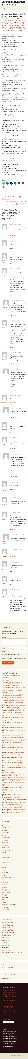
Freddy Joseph (5, 845)
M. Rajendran (4, 884)
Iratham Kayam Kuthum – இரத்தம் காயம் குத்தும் (14, 710)
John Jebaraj (5, 859)
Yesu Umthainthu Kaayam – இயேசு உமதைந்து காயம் (14, 811)
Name (4, 648)
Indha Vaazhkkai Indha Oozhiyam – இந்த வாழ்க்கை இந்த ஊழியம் (9, 996)
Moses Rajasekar (5, 872)
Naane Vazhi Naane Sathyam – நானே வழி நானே (13, 752)
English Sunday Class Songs (8, 932)
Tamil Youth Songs (6, 937)
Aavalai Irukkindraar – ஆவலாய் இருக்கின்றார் (16, 202)
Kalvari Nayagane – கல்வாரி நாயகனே (11, 735)
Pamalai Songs (8, 27)
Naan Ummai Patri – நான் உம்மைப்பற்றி (11, 754)
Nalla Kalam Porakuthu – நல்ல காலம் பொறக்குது (13, 755)
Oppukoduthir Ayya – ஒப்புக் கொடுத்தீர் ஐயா (13, 762)
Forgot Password (6, 978)
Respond (13, 235)
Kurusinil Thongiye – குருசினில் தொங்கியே (12, 742)
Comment (5, 637)
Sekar (3, 899)
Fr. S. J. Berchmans (6, 829)
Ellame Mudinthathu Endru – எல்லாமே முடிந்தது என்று (14, 694)
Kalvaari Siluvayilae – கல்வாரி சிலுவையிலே (12, 722)
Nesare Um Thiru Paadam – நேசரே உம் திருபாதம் (13, 760)
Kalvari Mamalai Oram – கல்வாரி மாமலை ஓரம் (13, 734)
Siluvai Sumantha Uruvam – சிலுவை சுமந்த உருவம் (14, 779)
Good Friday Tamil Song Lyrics (8, 22)
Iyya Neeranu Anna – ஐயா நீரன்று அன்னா (12, 712)
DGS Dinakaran (5, 840)
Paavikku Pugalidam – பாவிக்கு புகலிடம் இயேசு (13, 764)
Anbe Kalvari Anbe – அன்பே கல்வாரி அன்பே (12, 682)
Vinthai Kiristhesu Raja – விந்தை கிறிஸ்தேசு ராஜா (14, 802)
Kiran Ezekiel (4, 865)
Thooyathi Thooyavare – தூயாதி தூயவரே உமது (13, 785)
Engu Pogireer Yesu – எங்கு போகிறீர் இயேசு (12, 695)
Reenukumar (4, 889)
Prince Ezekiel (5, 882)
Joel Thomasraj (5, 857)
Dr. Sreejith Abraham (6, 901)
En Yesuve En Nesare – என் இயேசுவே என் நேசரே (14, 705)
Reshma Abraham (6, 892)
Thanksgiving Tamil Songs (7, 922)
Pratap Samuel (5, 880)
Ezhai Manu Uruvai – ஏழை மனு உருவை (11, 707)
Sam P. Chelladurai (6, 895)
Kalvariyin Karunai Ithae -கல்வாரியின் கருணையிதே (14, 739)
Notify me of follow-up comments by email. (14, 658)
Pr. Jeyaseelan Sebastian (7, 855)
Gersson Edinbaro (6, 847)
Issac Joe (4, 852)
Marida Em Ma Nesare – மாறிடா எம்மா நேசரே (13, 747)
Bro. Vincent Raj (5, 907)
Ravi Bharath (4, 887)
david (20, 30)
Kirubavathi (4, 867)
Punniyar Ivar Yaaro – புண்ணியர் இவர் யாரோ (13, 774)
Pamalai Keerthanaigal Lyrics (8, 25)
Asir (2, 825)
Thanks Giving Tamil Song (7, 924)
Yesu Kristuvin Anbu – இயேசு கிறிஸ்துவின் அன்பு (14, 809)
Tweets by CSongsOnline (7, 967)
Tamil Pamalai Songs (12, 30)
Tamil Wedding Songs (6, 929)
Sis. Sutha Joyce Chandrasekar (9, 904)
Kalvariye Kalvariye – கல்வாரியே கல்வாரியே (13, 737)
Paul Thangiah (5, 879)
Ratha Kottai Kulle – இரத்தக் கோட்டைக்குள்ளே (13, 775)
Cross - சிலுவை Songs (20, 20)
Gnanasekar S (5, 849)
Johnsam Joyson (5, 860)
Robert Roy (4, 894)
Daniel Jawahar (5, 835)
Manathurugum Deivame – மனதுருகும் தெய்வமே (14, 745)
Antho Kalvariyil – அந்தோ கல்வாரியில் (11, 684)
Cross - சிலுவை (21, 18)
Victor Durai (4, 906)
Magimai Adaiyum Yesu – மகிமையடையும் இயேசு (14, 744)
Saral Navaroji (5, 897)
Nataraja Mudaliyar (6, 874)
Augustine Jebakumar (7, 827)
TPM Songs (4, 942)
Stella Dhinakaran (5, 902)
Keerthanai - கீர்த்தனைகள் (11, 23)
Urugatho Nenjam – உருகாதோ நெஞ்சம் (11, 796)
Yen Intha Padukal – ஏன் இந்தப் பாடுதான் (12, 804)
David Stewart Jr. (5, 839)
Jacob (3, 854)
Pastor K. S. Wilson (6, 869)
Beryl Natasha (5, 830)
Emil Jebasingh (5, 842)
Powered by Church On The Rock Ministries (11, 1055)
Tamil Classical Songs (17, 27)
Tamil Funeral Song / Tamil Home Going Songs (12, 952)
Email (3, 651)
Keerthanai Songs (22, 23)
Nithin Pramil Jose (6, 875)
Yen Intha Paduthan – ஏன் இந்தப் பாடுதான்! (12, 806)
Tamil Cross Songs (14, 29)
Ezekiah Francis (5, 844)
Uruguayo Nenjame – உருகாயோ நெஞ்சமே (12, 797)
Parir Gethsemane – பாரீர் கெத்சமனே (11, 765)
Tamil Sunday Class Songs (7, 925)
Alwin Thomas (5, 824)
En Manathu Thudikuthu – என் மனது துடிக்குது (13, 700)
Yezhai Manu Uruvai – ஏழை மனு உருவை (12, 812)
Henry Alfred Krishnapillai (7, 850)
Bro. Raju (4, 885)
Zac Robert (4, 911)
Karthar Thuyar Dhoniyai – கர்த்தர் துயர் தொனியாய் (14, 740)
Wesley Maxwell (5, 909)
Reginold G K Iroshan (6, 890)
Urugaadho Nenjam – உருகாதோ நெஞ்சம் (12, 794)
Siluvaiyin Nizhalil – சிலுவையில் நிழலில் (11, 780)
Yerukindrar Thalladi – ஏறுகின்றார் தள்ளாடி (12, 807)
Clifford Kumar (5, 834)
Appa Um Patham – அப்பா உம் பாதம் (10, 685)
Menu (3, 8)
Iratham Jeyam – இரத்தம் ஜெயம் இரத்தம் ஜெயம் (14, 709)
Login (3, 977)
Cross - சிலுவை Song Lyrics (8, 20)
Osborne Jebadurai (6, 877)
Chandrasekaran (5, 832)
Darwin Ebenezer (5, 837)
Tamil (14, 18)
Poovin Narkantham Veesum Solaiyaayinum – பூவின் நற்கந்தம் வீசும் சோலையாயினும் (10, 1002)
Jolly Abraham (5, 862)
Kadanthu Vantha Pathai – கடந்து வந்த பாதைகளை (14, 717)
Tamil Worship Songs (6, 927)
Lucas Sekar (4, 870)
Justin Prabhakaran (6, 864)
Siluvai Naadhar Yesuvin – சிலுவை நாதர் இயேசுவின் (14, 777)
